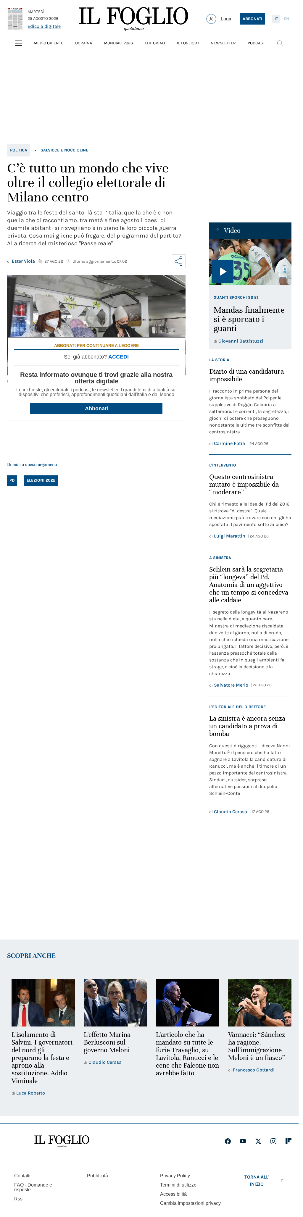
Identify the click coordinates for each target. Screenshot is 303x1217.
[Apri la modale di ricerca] (279, 43)
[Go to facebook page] (228, 1140)
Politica (18, 150)
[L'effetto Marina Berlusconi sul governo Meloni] (114, 1002)
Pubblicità (97, 1174)
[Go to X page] (258, 1140)
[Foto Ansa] (250, 262)
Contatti (22, 1174)
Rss (18, 1197)
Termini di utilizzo (178, 1184)
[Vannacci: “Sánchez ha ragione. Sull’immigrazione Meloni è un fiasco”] (256, 1002)
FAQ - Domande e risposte (33, 1186)
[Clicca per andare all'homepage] (62, 1140)
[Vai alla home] (133, 19)
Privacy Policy (175, 1174)
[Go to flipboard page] (288, 1140)
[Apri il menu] (18, 43)
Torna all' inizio (256, 1179)
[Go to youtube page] (243, 1140)
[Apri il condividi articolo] (179, 261)
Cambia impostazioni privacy (190, 1202)
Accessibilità (173, 1193)
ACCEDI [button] (118, 357)
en (286, 18)
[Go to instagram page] (273, 1140)
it (276, 18)
